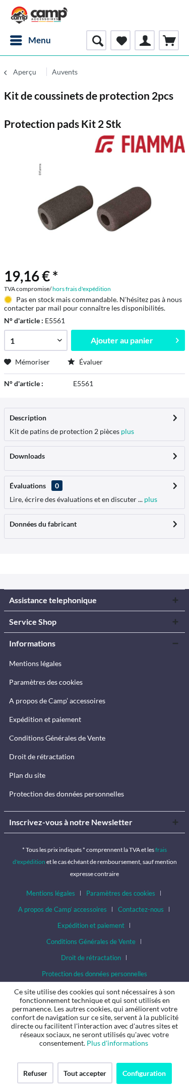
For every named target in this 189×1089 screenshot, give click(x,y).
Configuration (144, 1073)
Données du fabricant (43, 524)
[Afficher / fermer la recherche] (96, 40)
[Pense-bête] (120, 40)
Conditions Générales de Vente (57, 738)
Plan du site (27, 775)
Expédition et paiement (45, 719)
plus (126, 431)
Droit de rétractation (42, 756)
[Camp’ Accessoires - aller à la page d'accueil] (39, 15)
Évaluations (28, 485)
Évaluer (90, 361)
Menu (39, 40)
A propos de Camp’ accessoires (57, 700)
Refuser (35, 1073)
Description (28, 417)
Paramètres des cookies (46, 682)
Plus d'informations (118, 1043)
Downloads (27, 456)
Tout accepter (85, 1073)
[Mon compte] (145, 40)
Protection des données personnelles (66, 793)
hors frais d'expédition (81, 289)
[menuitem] (30, 40)
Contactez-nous (141, 909)
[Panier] (169, 40)
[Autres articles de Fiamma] (140, 144)
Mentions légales (35, 663)
